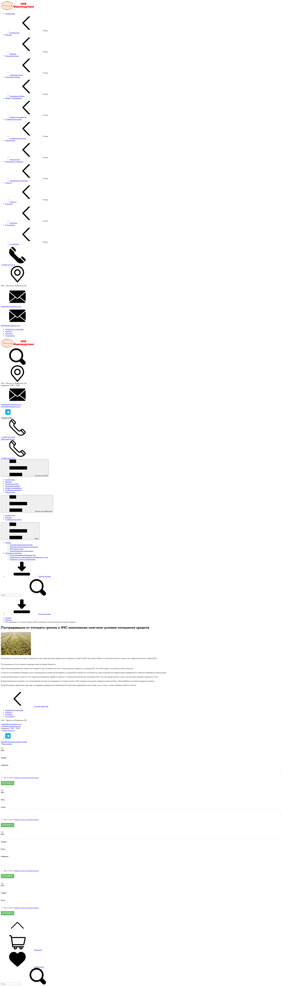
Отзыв (3, 807)
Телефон (4, 758)
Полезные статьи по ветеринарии (22, 559)
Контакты (9, 333)
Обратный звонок (8, 439)
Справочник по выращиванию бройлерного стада (29, 557)
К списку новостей (41, 706)
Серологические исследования (21, 551)
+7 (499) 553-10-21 (8, 265)
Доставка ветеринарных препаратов (24, 547)
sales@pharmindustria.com (11, 306)
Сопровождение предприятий (21, 545)
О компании (10, 336)
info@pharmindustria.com (10, 325)
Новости (8, 331)
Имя (2, 750)
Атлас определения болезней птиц (23, 555)
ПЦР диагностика (16, 549)
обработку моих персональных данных (27, 777)
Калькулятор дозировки (14, 329)
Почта (3, 800)
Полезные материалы (13, 553)
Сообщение (4, 765)
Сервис (8, 543)
